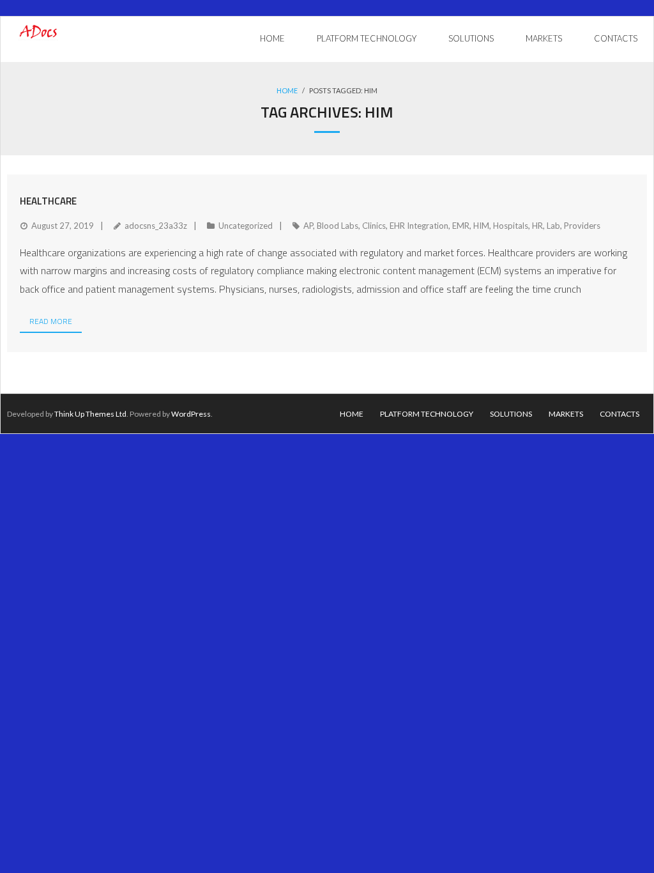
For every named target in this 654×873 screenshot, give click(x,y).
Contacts (619, 414)
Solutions (511, 414)
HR (537, 225)
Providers (582, 225)
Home (287, 90)
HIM (481, 225)
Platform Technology (426, 414)
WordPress (191, 414)
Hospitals (510, 225)
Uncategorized (245, 225)
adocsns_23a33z (156, 225)
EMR (460, 225)
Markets (566, 414)
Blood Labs (337, 225)
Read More (50, 321)
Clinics (374, 225)
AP (308, 225)
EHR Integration (419, 225)
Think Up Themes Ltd (90, 414)
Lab (553, 225)
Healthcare (48, 201)
